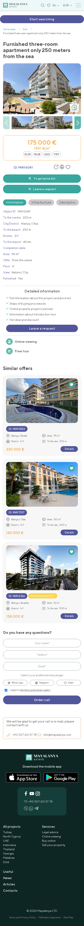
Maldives (9, 857)
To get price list (44, 178)
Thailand (8, 849)
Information (14, 202)
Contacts (10, 890)
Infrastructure (41, 202)
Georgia (8, 853)
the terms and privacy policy (35, 690)
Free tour (22, 351)
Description (67, 202)
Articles (9, 884)
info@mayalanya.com (57, 734)
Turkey (7, 832)
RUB (37, 154)
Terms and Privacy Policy (22, 917)
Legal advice (50, 832)
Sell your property (53, 845)
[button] (77, 122)
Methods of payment (50, 917)
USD (47, 154)
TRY (56, 154)
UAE (6, 840)
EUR (27, 154)
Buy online (48, 840)
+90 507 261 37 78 (24, 734)
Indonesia (9, 845)
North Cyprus (12, 836)
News (7, 878)
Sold (6, 862)
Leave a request (44, 189)
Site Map (68, 917)
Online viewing (26, 342)
